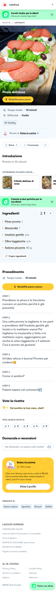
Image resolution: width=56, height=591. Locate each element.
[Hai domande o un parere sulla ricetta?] (25, 446)
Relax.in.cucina (28, 133)
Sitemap (33, 573)
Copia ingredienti (17, 256)
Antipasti (19, 23)
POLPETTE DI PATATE (12, 547)
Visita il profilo (28, 486)
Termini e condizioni (11, 573)
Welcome (33, 577)
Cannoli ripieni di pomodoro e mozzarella (21, 533)
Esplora (5, 577)
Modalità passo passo (20, 99)
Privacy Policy (8, 568)
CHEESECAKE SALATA (12, 529)
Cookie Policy (35, 568)
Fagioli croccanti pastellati (14, 551)
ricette (6, 23)
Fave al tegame (9, 538)
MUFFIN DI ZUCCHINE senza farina (18, 542)
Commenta (33, 145)
